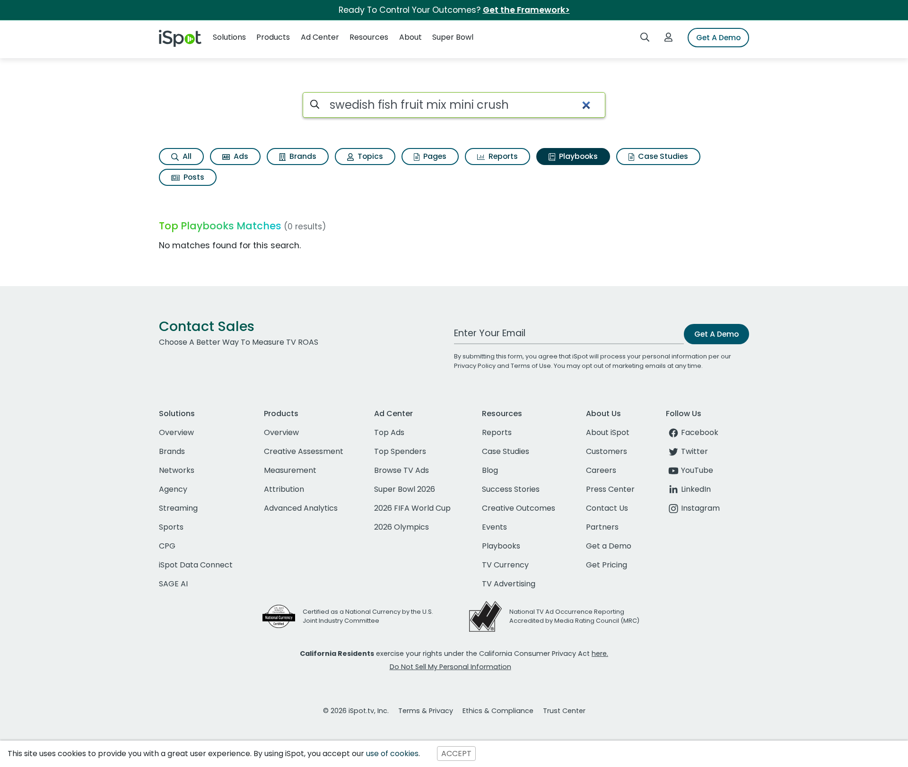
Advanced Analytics (301, 508)
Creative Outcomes (518, 508)
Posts (193, 177)
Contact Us (607, 508)
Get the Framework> (526, 10)
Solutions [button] (229, 37)
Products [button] (273, 37)
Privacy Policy (475, 366)
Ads (240, 156)
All (186, 156)
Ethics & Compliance (498, 710)
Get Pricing (606, 564)
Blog (490, 470)
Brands (302, 156)
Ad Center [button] (320, 37)
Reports (502, 156)
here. (600, 653)
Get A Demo (718, 37)
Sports (171, 527)
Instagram (700, 508)
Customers (606, 451)
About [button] (410, 37)
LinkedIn (696, 489)
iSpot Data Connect (196, 564)
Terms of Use (531, 366)
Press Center (610, 489)
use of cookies (392, 753)
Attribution (284, 489)
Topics (369, 156)
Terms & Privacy (425, 710)
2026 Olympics (401, 527)
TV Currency (505, 564)
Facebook (699, 432)
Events (494, 527)
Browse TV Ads (401, 470)
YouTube (697, 470)
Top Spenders (400, 451)
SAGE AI (173, 583)
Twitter (694, 451)
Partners (602, 527)
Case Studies (662, 156)
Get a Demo (608, 545)
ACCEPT (456, 753)
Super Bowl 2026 (404, 489)
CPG (167, 545)
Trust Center (564, 710)
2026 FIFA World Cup (412, 508)
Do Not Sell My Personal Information (450, 666)
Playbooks (577, 156)
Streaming (178, 508)
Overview (176, 432)
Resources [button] (368, 37)
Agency (173, 489)
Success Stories (511, 489)
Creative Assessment (303, 451)
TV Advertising (508, 583)
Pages (433, 156)
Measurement (290, 470)
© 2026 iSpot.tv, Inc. (356, 710)
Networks (176, 470)
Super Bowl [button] (452, 37)
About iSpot (607, 432)
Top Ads (389, 432)
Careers (601, 470)
